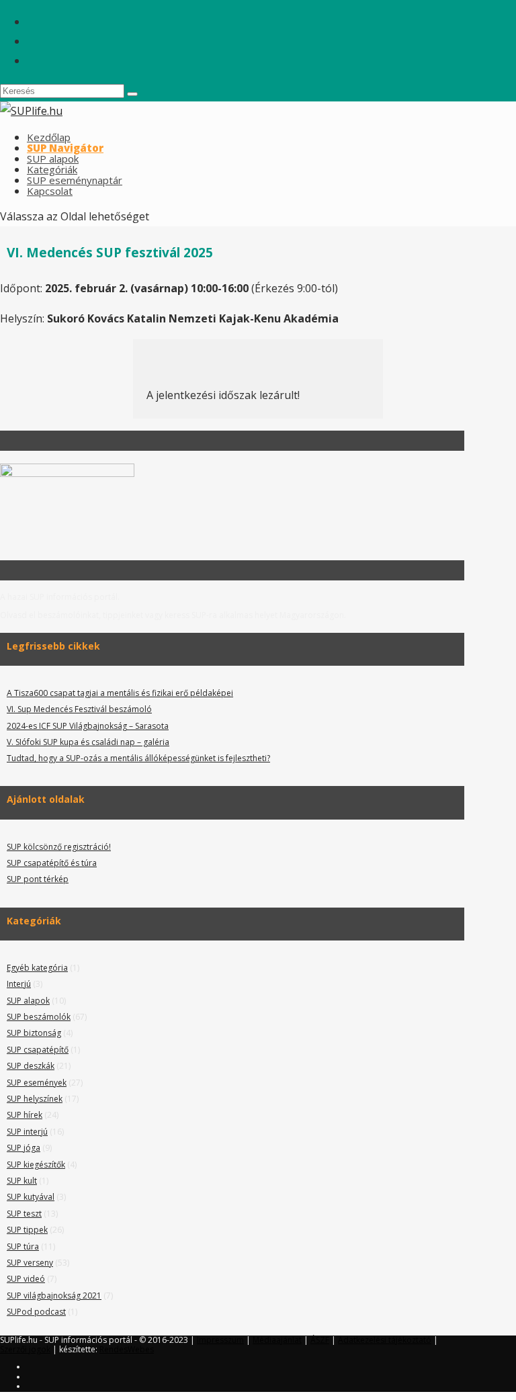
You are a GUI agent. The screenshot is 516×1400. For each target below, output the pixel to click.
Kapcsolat (50, 191)
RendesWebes (126, 1349)
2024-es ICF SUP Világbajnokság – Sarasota (88, 726)
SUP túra (23, 1246)
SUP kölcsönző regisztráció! (59, 846)
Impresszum (220, 1340)
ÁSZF (319, 1340)
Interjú (19, 984)
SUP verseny (30, 1262)
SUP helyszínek (34, 1098)
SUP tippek (27, 1229)
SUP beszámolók (39, 1016)
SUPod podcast (36, 1311)
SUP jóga (23, 1147)
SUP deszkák (30, 1065)
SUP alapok (28, 1000)
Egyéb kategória (37, 967)
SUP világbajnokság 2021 (54, 1295)
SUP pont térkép (38, 879)
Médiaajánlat (277, 1340)
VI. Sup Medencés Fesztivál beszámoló (79, 709)
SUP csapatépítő (38, 1049)
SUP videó (26, 1278)
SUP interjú (27, 1131)
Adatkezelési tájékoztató (384, 1340)
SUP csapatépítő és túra (52, 863)
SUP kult (22, 1180)
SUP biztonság (34, 1033)
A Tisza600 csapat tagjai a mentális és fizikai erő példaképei (120, 693)
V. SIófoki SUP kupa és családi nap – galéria (88, 742)
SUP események (37, 1082)
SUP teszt (24, 1213)
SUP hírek (24, 1115)
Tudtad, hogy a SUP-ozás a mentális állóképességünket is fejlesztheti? (138, 758)
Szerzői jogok (25, 1349)
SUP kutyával (30, 1196)
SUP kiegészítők (36, 1164)
